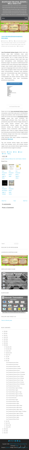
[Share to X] (5, 156)
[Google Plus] (13, 441)
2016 (5, 432)
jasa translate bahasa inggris (20, 40)
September (8, 352)
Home (15, 200)
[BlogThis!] (4, 156)
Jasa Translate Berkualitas (11, 397)
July (6, 356)
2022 (5, 339)
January (7, 426)
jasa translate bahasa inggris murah (16, 44)
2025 (5, 333)
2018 (5, 428)
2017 (5, 430)
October (7, 350)
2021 (5, 341)
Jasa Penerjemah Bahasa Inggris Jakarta (11, 191)
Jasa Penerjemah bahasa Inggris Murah (14, 407)
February (7, 425)
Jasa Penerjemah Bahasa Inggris (12, 401)
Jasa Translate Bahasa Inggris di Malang (14, 387)
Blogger (16, 445)
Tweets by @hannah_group (6, 320)
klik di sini (10, 139)
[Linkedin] (19, 441)
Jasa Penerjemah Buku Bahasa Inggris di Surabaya (4, 191)
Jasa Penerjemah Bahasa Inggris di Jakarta (18, 175)
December (8, 346)
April (7, 421)
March (7, 423)
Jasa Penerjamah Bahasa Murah (12, 419)
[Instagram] (17, 441)
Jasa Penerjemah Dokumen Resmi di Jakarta (15, 382)
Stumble (4, 153)
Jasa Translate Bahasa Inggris (12, 389)
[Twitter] (9, 441)
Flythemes (8, 447)
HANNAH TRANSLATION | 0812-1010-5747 (14, 3)
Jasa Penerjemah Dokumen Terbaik (13, 366)
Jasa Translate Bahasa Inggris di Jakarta (14, 393)
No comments (20, 46)
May (7, 360)
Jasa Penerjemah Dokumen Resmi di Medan (15, 376)
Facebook (10, 151)
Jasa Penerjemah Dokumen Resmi (13, 370)
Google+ (21, 151)
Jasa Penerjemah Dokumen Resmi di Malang (15, 378)
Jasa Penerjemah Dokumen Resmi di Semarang (15, 374)
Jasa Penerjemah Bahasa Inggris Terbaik (14, 405)
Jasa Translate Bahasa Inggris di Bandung (14, 395)
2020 (5, 343)
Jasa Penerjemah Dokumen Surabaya (13, 368)
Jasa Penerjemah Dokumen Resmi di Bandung (15, 384)
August (7, 354)
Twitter (15, 151)
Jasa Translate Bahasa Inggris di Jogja (13, 391)
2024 (5, 335)
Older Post (25, 200)
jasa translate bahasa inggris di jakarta (8, 42)
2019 (5, 345)
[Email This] (2, 156)
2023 (5, 337)
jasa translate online (12, 46)
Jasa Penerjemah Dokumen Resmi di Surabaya (15, 372)
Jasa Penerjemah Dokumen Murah (13, 385)
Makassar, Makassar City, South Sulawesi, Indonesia (15, 158)
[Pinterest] (15, 441)
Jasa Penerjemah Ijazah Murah (12, 364)
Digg (10, 153)
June (7, 358)
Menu (3, 18)
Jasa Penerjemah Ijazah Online (12, 362)
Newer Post (4, 200)
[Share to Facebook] (6, 156)
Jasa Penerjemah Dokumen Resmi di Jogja (14, 380)
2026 (5, 331)
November (8, 348)
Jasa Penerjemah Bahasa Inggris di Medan (4, 175)
